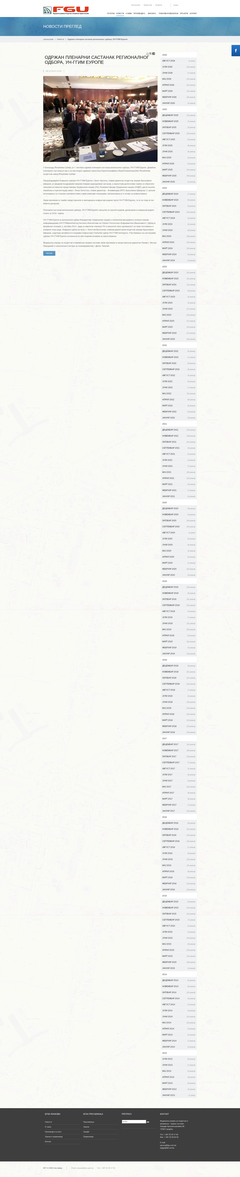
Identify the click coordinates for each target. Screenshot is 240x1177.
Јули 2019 (178, 617)
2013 (164, 1053)
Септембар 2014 (178, 998)
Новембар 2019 (178, 593)
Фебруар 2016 (178, 883)
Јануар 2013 (178, 1095)
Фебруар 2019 (178, 647)
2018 (164, 660)
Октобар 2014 (178, 992)
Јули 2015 (178, 932)
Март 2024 (178, 248)
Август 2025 (178, 139)
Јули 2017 (178, 774)
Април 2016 (178, 871)
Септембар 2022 (178, 369)
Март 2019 (178, 641)
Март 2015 (178, 956)
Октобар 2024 (178, 206)
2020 (164, 502)
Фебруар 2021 (178, 490)
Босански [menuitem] (135, 5)
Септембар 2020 (178, 526)
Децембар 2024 (178, 194)
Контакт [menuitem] (193, 13)
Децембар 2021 (178, 430)
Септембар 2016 (178, 841)
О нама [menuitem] (129, 13)
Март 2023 (178, 327)
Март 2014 (178, 1035)
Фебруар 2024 (178, 254)
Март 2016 (178, 877)
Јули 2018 (178, 696)
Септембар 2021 (178, 448)
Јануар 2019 (178, 654)
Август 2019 (178, 611)
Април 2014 (178, 1029)
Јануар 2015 (178, 968)
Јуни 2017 (178, 781)
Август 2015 (178, 926)
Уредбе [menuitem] (86, 1132)
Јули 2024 (178, 224)
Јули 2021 (178, 460)
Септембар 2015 (178, 920)
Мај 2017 (178, 787)
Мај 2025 (178, 157)
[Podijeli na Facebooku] (153, 53)
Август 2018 (178, 690)
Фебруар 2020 (178, 569)
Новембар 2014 (178, 986)
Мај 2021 (178, 472)
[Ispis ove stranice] (147, 53)
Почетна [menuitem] (111, 13)
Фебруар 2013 (178, 1089)
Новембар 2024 (178, 200)
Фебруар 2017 (178, 805)
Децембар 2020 (178, 508)
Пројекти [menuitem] (184, 13)
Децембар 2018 (178, 666)
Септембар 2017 (178, 762)
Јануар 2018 (178, 732)
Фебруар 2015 (178, 962)
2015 (164, 896)
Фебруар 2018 (178, 726)
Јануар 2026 (178, 103)
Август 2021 (178, 454)
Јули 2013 (178, 1059)
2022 (164, 345)
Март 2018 (178, 720)
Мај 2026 (178, 79)
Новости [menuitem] (120, 13)
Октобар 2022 (178, 363)
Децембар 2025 (178, 115)
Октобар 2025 (178, 127)
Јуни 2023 (178, 309)
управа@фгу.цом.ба (85, 1168)
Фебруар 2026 (178, 97)
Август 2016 (178, 847)
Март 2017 (178, 799)
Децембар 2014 (178, 980)
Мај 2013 (178, 1071)
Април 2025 (178, 164)
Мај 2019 (178, 629)
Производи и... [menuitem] (139, 13)
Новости (60, 39)
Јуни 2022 (178, 387)
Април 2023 (178, 321)
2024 (164, 188)
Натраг (49, 253)
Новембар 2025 (178, 121)
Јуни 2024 (178, 230)
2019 (164, 581)
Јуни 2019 (178, 623)
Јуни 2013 (178, 1065)
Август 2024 (178, 218)
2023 (164, 267)
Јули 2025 (178, 145)
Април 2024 (178, 242)
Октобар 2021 (178, 442)
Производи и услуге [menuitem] (53, 1132)
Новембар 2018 (178, 672)
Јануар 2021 (178, 496)
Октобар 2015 (178, 914)
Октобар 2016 (178, 835)
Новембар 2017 (178, 750)
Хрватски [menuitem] (148, 5)
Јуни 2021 (178, 466)
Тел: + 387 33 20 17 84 (106, 1168)
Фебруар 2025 (178, 176)
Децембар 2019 (178, 587)
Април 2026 (178, 85)
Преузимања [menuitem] (88, 1122)
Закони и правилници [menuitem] (54, 1137)
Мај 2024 (178, 236)
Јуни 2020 (178, 545)
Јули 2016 (178, 853)
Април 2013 (178, 1077)
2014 (164, 974)
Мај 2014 (178, 1023)
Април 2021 (178, 478)
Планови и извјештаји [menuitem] (168, 13)
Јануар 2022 (178, 418)
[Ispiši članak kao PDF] (150, 53)
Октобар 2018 (178, 678)
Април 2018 (178, 714)
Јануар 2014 (178, 1047)
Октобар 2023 (178, 285)
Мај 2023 (178, 315)
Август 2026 (178, 61)
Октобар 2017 (178, 756)
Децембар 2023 (178, 272)
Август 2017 (178, 768)
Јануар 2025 (178, 182)
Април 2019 (178, 635)
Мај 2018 (178, 708)
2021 (164, 424)
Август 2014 (178, 1004)
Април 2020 (178, 557)
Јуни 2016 (178, 859)
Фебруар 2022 (178, 412)
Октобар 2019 (178, 599)
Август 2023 (178, 297)
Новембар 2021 (178, 436)
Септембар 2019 (178, 605)
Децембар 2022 (178, 351)
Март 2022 (178, 405)
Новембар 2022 (178, 357)
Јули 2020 (178, 539)
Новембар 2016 (178, 829)
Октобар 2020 (178, 520)
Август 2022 (178, 375)
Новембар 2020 (178, 514)
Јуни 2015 (178, 938)
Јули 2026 (178, 67)
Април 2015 (178, 950)
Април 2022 (178, 399)
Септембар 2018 (178, 684)
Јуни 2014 (178, 1016)
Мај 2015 (178, 944)
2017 (164, 738)
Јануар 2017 (178, 811)
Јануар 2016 (178, 889)
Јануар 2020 (178, 575)
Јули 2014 (178, 1010)
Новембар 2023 (178, 278)
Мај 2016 (178, 865)
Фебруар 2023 (178, 333)
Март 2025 (178, 170)
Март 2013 (178, 1083)
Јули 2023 (178, 303)
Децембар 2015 (178, 902)
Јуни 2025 (178, 151)
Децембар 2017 (178, 744)
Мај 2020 (178, 551)
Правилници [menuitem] (88, 1137)
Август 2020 (178, 533)
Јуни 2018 (178, 702)
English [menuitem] (158, 5)
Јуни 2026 (178, 73)
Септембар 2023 (178, 291)
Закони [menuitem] (86, 1127)
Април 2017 (178, 793)
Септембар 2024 (178, 212)
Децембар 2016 (178, 823)
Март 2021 (178, 484)
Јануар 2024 (178, 260)
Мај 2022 (178, 393)
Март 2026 (178, 91)
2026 (164, 55)
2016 (164, 817)
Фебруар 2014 (178, 1041)
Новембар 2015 (178, 908)
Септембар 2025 (178, 133)
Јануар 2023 (178, 339)
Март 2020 (178, 563)
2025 (164, 109)
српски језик (48, 39)
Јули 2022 (178, 381)
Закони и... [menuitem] (152, 13)
